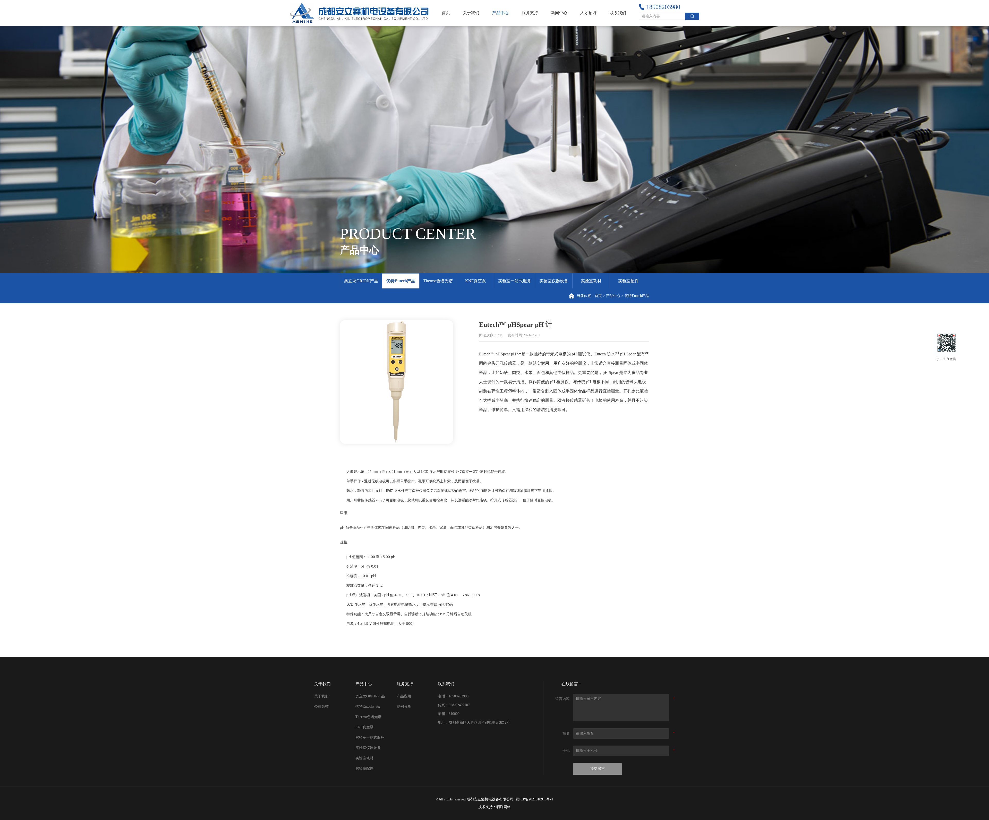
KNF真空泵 (475, 281)
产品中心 (500, 13)
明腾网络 (503, 807)
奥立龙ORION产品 (361, 281)
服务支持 (530, 13)
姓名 (566, 733)
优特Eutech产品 (400, 281)
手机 (566, 751)
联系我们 (618, 13)
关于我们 (471, 13)
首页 (446, 13)
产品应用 (404, 696)
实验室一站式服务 (514, 281)
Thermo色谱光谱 (438, 281)
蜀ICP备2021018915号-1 (534, 799)
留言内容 (562, 699)
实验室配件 (628, 281)
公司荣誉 (321, 706)
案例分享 (404, 706)
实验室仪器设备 (553, 281)
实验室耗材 (591, 281)
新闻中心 (559, 13)
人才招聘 (588, 13)
